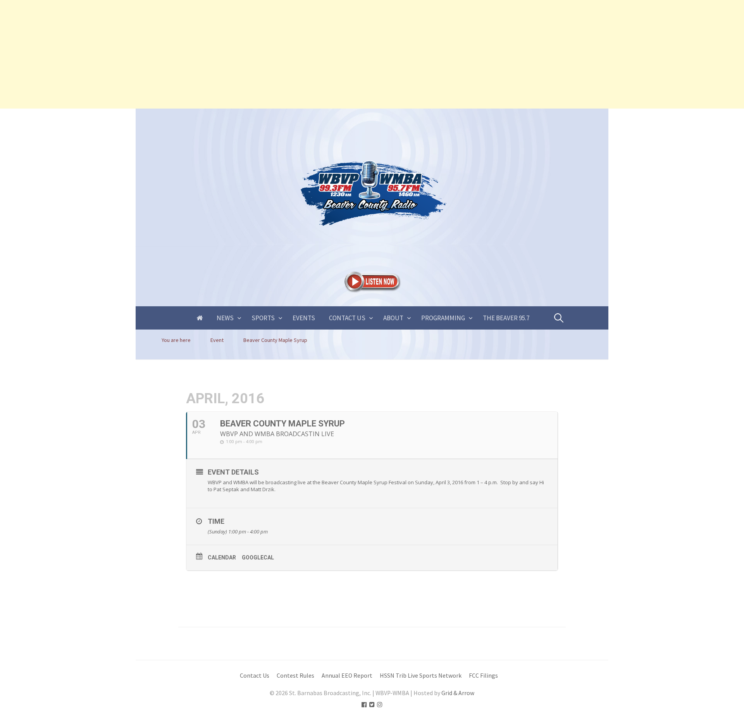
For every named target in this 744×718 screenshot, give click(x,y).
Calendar (222, 557)
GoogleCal (258, 557)
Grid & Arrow (457, 693)
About (393, 318)
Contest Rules (295, 675)
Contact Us (347, 318)
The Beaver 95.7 (506, 318)
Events (304, 318)
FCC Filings (483, 675)
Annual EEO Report (347, 675)
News (225, 318)
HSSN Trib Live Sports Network (421, 675)
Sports (263, 318)
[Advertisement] (232, 54)
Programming (443, 318)
